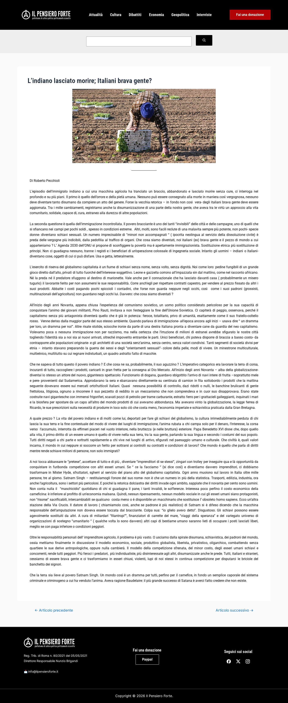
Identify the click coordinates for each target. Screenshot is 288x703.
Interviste (204, 14)
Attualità (95, 14)
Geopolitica (180, 14)
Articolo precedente (54, 610)
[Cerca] (204, 40)
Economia (156, 14)
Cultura (115, 14)
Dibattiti (135, 14)
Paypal (147, 659)
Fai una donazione (250, 15)
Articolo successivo (234, 610)
